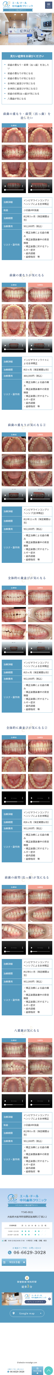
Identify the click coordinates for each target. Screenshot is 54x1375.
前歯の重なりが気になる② (21, 78)
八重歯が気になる (17, 98)
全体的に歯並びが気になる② (23, 88)
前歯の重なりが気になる (20, 73)
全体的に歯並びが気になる (21, 83)
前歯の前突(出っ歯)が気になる (23, 93)
